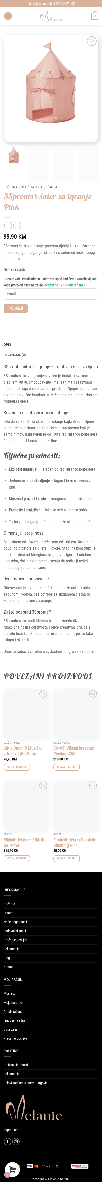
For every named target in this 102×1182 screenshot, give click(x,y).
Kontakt (9, 967)
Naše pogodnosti (15, 922)
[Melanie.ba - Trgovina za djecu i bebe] (52, 16)
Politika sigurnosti (16, 1065)
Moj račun (10, 993)
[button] (8, 16)
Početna (10, 187)
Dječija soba (32, 187)
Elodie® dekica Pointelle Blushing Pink (74, 842)
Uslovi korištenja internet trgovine (26, 1083)
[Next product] (8, 225)
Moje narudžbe (14, 1003)
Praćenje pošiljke (15, 940)
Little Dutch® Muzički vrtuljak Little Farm (23, 750)
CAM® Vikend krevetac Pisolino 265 (73, 750)
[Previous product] (17, 225)
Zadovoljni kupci (15, 931)
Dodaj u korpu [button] (16, 767)
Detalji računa (13, 1012)
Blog (7, 958)
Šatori (52, 187)
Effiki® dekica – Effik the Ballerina (25, 842)
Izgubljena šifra (14, 1020)
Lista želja (11, 1029)
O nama (9, 913)
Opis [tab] (7, 344)
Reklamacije (12, 949)
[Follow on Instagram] (16, 1141)
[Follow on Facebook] (7, 1141)
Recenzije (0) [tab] (15, 355)
